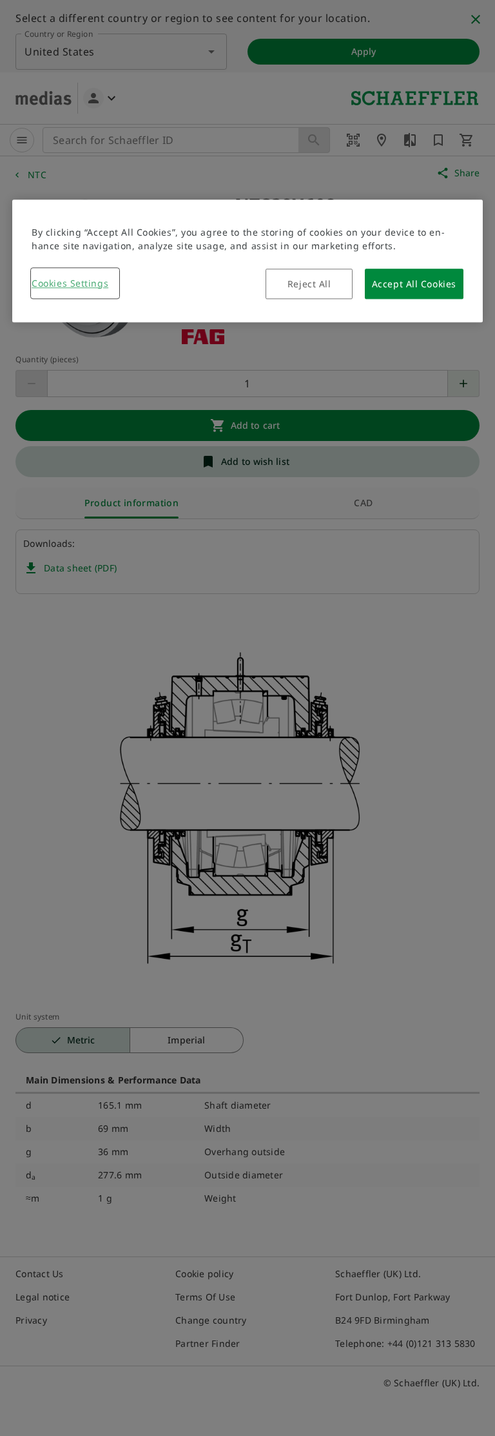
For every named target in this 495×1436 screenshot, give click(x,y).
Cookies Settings (70, 283)
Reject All (309, 284)
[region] (247, 261)
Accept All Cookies (414, 284)
